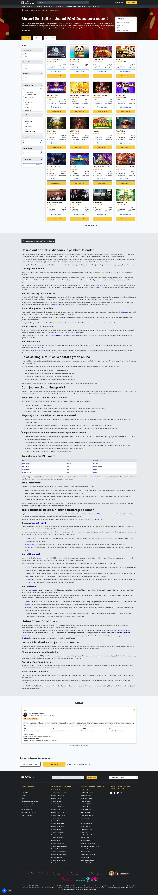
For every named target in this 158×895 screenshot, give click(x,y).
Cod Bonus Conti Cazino (88, 835)
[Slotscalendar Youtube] (111, 792)
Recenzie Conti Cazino (57, 832)
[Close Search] (87, 2)
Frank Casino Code (86, 829)
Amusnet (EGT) (37, 522)
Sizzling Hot (29, 579)
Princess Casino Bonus (87, 863)
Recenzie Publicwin (56, 818)
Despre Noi (24, 793)
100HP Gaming (29, 97)
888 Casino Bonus (86, 795)
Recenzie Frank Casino (57, 826)
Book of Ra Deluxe (31, 567)
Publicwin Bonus (85, 821)
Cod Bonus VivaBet (86, 798)
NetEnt (95, 469)
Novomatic (35, 554)
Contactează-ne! (26, 809)
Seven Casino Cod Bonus (88, 843)
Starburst (28, 608)
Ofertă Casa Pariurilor (87, 815)
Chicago (28, 573)
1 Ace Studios (29, 92)
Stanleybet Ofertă (86, 840)
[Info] (4, 890)
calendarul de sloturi (37, 347)
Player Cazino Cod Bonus (88, 854)
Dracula (27, 613)
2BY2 (26, 105)
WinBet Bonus (85, 818)
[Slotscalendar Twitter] (118, 792)
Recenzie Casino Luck (57, 843)
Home (23, 790)
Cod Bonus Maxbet (86, 790)
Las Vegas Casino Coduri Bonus (90, 846)
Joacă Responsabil (27, 804)
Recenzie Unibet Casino (58, 809)
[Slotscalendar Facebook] (115, 792)
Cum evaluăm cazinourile (28, 812)
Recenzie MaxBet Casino (58, 790)
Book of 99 (25, 466)
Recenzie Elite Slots (56, 857)
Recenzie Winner (56, 829)
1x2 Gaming (28, 102)
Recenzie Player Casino (58, 860)
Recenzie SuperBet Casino (59, 793)
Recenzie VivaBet (56, 798)
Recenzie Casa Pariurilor (58, 815)
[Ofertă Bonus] (56, 71)
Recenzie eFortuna (56, 804)
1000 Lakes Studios (30, 94)
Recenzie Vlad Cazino (57, 812)
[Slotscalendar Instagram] (121, 792)
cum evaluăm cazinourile (121, 633)
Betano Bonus (85, 857)
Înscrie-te (54, 764)
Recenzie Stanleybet (57, 838)
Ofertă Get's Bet (85, 801)
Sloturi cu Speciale (122, 30)
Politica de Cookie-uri (27, 807)
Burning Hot (29, 547)
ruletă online (62, 335)
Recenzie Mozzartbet (57, 849)
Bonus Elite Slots (85, 849)
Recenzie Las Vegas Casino (59, 846)
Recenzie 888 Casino (57, 795)
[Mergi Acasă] (27, 2)
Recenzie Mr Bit (55, 821)
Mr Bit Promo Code (86, 823)
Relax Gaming (97, 466)
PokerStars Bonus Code (87, 860)
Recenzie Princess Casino (58, 854)
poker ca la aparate (51, 335)
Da (26, 54)
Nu (26, 56)
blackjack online (76, 335)
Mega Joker (25, 469)
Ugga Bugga (26, 463)
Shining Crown (30, 538)
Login (89, 764)
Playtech (95, 463)
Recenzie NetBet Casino (58, 807)
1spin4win (28, 100)
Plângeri (23, 795)
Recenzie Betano (56, 840)
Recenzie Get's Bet (56, 801)
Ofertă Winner (85, 832)
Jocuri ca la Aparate (123, 22)
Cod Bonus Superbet (87, 793)
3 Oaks (27, 107)
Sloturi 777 (120, 25)
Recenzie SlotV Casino (57, 823)
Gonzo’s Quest (30, 602)
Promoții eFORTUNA (86, 804)
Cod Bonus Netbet (86, 807)
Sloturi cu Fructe (122, 28)
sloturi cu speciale (125, 312)
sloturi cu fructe (56, 305)
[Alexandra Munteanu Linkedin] (134, 710)
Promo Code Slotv (86, 826)
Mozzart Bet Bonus (86, 852)
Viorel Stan (88, 262)
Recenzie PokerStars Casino (59, 852)
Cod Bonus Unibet (86, 809)
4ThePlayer (28, 110)
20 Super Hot (29, 544)
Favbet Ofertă (85, 838)
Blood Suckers (26, 472)
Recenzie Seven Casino (58, 863)
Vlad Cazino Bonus (86, 812)
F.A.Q (22, 798)
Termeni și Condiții (26, 815)
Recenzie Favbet (56, 835)
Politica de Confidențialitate (29, 801)
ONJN (98, 514)
